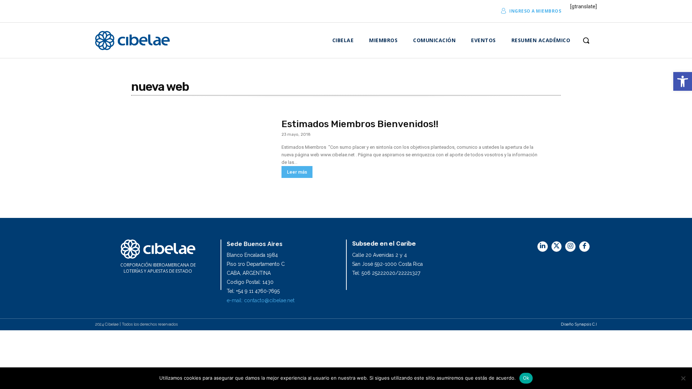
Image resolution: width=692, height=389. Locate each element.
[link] (682, 81)
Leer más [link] (297, 172)
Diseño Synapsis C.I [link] (579, 324)
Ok (526, 378)
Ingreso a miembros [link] (535, 11)
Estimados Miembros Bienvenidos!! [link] (359, 124)
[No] (683, 378)
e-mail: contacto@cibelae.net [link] (260, 300)
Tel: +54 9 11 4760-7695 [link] (253, 291)
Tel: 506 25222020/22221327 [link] (386, 273)
